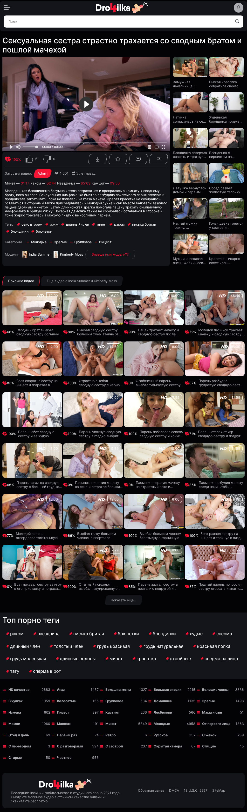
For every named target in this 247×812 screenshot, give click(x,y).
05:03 (85, 183)
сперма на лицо (221, 658)
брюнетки (128, 633)
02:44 (51, 183)
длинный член (25, 646)
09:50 (115, 183)
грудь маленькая (28, 658)
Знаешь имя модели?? (110, 254)
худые (196, 633)
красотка (146, 658)
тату (14, 671)
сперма (224, 633)
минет (116, 658)
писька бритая (88, 633)
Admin (43, 173)
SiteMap (218, 790)
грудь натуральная (163, 646)
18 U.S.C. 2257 (195, 790)
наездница (48, 633)
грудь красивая (113, 646)
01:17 (25, 183)
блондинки (164, 633)
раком (17, 633)
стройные (180, 658)
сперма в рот (47, 671)
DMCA (174, 790)
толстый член (68, 646)
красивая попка (213, 646)
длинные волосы (78, 658)
